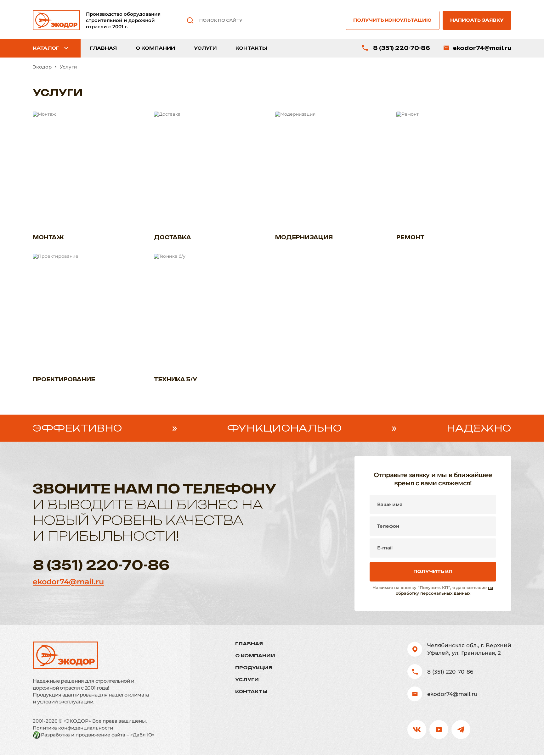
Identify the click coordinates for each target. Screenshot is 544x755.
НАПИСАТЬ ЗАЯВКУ (477, 20)
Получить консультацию (392, 20)
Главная (103, 48)
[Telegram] (460, 729)
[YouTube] (438, 729)
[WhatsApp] (482, 729)
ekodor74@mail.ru (482, 48)
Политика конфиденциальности (73, 728)
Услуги (205, 48)
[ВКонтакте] (416, 729)
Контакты (251, 48)
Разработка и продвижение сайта (83, 735)
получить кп (432, 571)
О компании (155, 48)
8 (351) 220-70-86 (401, 48)
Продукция (253, 667)
